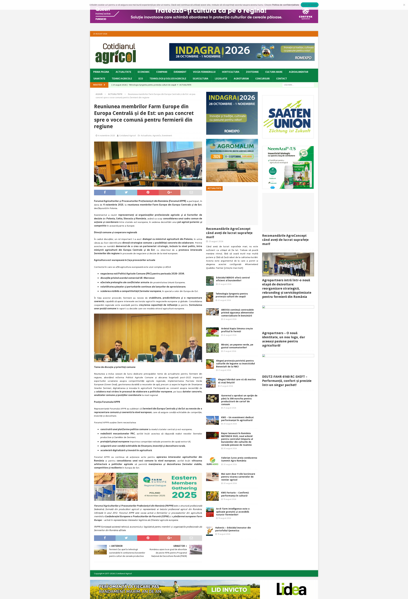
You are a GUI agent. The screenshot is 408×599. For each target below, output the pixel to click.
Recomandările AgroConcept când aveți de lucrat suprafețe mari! (229, 233)
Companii (161, 72)
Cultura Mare (273, 72)
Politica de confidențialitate (285, 5)
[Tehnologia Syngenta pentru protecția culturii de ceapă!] (209, 297)
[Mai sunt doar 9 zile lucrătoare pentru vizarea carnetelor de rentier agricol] (212, 476)
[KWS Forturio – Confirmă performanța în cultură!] (212, 496)
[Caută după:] (298, 84)
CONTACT (281, 78)
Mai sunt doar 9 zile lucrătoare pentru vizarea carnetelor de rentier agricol (238, 477)
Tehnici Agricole (122, 78)
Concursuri (262, 78)
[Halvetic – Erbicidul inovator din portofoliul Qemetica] (209, 531)
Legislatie (221, 78)
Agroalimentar (298, 72)
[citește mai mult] (233, 268)
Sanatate (99, 78)
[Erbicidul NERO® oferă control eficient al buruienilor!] (210, 281)
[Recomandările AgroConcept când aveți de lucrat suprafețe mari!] (232, 205)
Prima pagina (101, 72)
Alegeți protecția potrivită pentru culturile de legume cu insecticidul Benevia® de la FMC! (235, 363)
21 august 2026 (229, 351)
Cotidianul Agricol (127, 135)
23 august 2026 (216, 241)
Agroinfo (157, 135)
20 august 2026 (230, 423)
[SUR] (288, 136)
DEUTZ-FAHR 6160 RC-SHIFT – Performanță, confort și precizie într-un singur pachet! (286, 381)
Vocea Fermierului (204, 72)
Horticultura (230, 72)
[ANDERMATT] (288, 187)
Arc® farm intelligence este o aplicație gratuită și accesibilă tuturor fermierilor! (233, 511)
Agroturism (241, 78)
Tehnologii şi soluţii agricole (167, 78)
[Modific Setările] (404, 4)
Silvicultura (200, 78)
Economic (144, 72)
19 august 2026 (229, 499)
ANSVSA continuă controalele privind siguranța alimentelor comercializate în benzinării (237, 312)
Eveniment (180, 72)
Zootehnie (252, 72)
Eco (140, 78)
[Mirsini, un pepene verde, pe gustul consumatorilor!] (212, 348)
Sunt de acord (309, 5)
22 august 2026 (229, 319)
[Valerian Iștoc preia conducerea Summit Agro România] (212, 461)
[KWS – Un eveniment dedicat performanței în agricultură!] (212, 420)
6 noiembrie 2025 (106, 135)
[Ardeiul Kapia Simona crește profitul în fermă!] (212, 332)
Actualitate (123, 72)
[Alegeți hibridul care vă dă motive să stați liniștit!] (211, 383)
